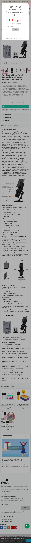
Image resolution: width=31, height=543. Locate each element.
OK (16, 29)
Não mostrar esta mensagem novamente (15, 38)
